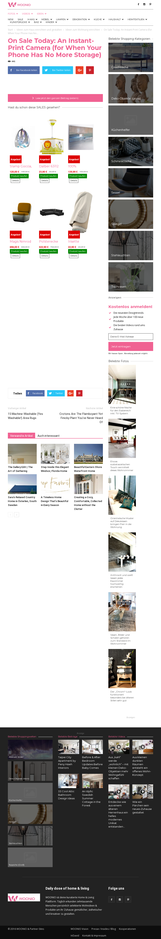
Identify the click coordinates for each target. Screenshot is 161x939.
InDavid (75, 935)
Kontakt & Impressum (94, 935)
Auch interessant (48, 435)
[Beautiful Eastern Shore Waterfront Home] (88, 454)
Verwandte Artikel (21, 435)
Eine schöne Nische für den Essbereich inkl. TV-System (121, 410)
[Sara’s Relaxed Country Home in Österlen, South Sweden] (22, 484)
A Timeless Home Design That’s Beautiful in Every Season (54, 501)
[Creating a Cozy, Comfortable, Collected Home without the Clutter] (88, 484)
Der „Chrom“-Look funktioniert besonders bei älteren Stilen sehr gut (122, 696)
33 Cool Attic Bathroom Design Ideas (66, 795)
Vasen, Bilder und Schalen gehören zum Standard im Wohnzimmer (120, 639)
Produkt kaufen (19, 176)
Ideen (40, 13)
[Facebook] (138, 4)
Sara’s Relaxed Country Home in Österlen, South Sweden (22, 501)
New (10, 19)
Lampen (61, 19)
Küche (98, 19)
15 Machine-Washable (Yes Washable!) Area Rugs (25, 416)
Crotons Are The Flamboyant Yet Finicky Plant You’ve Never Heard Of (81, 418)
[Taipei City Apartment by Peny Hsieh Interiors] (68, 747)
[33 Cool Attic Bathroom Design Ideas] (68, 781)
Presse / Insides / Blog (103, 929)
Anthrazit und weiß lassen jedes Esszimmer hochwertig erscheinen (121, 581)
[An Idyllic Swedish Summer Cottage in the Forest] (92, 781)
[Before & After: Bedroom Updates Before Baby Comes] (92, 747)
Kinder (50, 22)
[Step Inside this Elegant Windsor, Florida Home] (55, 454)
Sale (20, 19)
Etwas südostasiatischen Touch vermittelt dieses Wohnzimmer (121, 466)
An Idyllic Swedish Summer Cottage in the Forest (91, 798)
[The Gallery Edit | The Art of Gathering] (22, 454)
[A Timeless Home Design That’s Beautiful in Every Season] (55, 484)
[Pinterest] (150, 4)
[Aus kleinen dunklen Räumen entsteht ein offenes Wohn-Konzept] (142, 747)
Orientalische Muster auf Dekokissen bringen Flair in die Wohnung (122, 522)
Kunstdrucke (18, 22)
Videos (26, 13)
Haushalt (115, 19)
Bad (36, 22)
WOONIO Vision (79, 929)
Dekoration (79, 19)
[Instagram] (144, 4)
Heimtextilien (136, 19)
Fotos (11, 13)
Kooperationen (127, 929)
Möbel (45, 19)
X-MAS (31, 19)
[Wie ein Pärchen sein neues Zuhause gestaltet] (142, 791)
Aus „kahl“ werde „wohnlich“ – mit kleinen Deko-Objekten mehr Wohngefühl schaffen (118, 768)
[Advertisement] (55, 84)
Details (15, 180)
